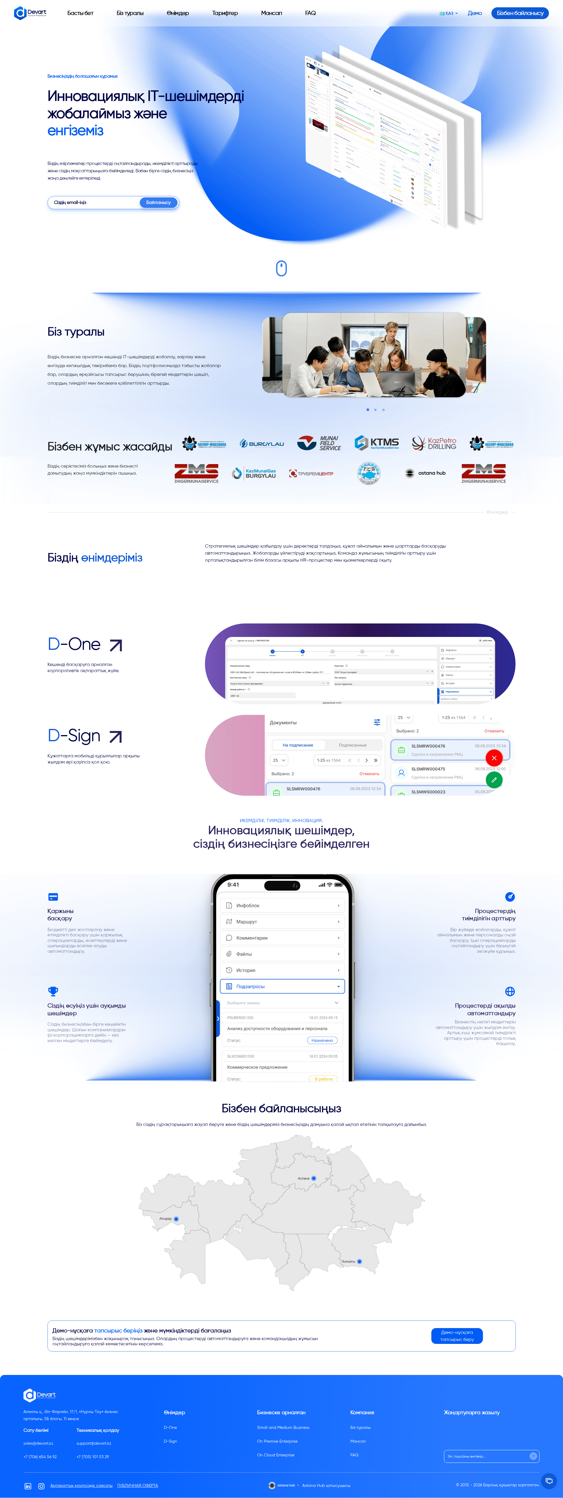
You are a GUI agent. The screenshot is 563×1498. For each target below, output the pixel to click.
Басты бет (80, 13)
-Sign (76, 735)
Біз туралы (130, 13)
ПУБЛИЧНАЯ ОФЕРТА (137, 1485)
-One (76, 644)
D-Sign (170, 1441)
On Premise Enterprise (277, 1441)
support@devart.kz (94, 1443)
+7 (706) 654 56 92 (40, 1456)
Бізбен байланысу (520, 13)
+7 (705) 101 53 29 (93, 1456)
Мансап (271, 13)
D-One (170, 1427)
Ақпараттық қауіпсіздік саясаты (81, 1485)
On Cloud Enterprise (275, 1455)
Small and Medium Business (283, 1427)
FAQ (310, 13)
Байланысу (158, 202)
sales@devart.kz (38, 1443)
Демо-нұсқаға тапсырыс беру (457, 1336)
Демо (475, 13)
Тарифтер (225, 13)
